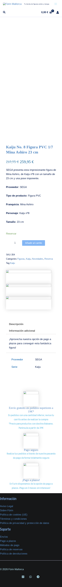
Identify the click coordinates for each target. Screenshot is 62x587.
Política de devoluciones (13, 553)
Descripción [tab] (16, 324)
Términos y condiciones (13, 518)
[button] (4, 12)
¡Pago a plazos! (31, 480)
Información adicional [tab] (22, 330)
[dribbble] (31, 576)
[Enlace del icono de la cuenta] (57, 12)
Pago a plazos (8, 541)
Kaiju (28, 259)
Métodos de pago (9, 545)
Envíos (4, 536)
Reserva (48, 259)
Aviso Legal (6, 506)
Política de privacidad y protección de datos (24, 523)
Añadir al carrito (33, 243)
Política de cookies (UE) (13, 514)
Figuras (21, 259)
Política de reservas (11, 549)
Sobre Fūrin (6, 510)
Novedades (37, 259)
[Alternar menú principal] (55, 4)
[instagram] (23, 576)
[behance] (38, 576)
